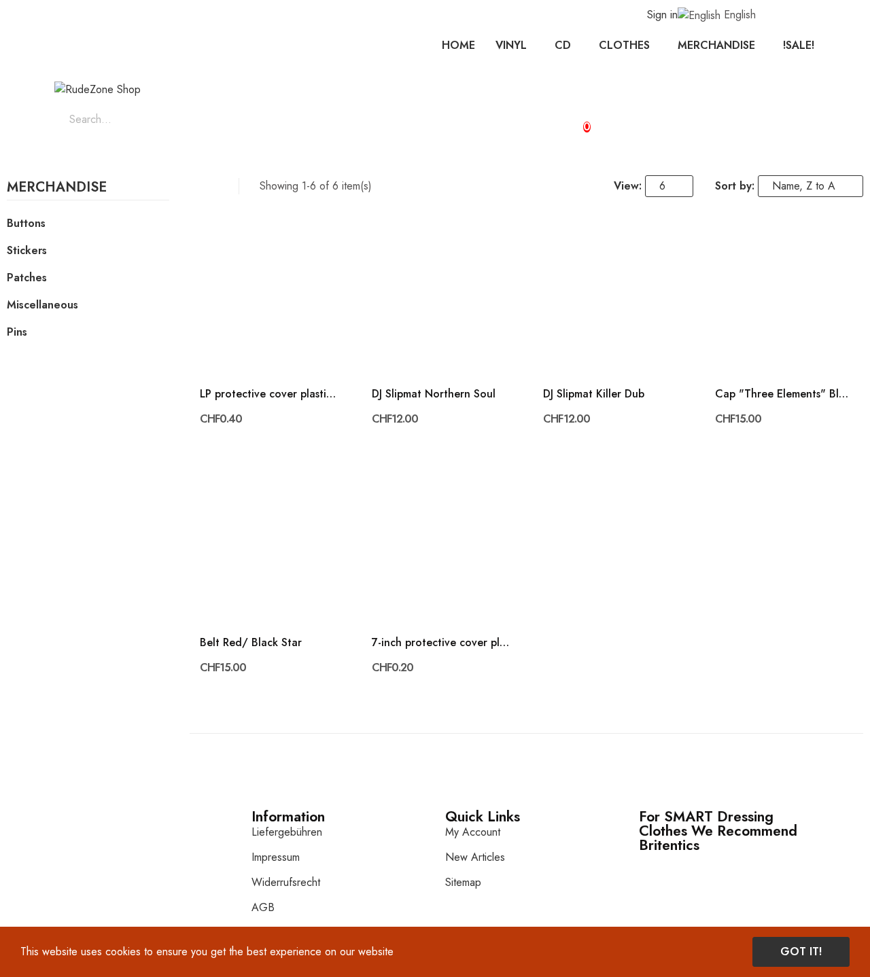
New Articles (475, 857)
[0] (575, 121)
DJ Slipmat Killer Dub (593, 394)
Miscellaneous (42, 305)
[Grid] (196, 186)
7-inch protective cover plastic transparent (441, 642)
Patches (27, 277)
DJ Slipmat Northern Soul (433, 394)
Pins (17, 332)
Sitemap (463, 882)
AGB (263, 907)
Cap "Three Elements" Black (784, 394)
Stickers (27, 250)
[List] (214, 186)
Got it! (801, 951)
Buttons (26, 223)
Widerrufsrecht (285, 882)
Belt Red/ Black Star (251, 642)
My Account (472, 832)
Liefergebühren (286, 832)
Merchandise (57, 189)
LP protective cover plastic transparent (269, 394)
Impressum (275, 857)
